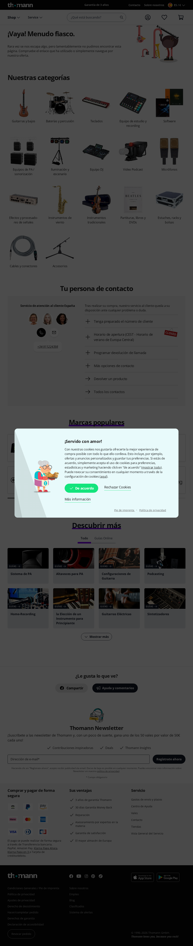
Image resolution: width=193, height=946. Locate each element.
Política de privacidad (152, 510)
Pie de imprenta (124, 510)
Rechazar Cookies (117, 487)
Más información (78, 499)
